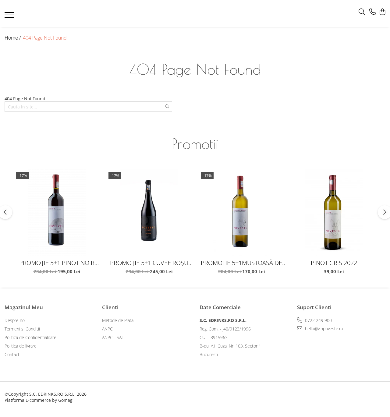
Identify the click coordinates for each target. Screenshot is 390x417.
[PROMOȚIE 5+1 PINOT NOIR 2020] (57, 212)
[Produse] (10, 16)
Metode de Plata (117, 320)
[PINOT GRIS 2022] (334, 212)
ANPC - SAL (113, 337)
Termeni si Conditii (22, 329)
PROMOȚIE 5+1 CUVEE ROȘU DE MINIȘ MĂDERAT (149, 263)
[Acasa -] (185, 13)
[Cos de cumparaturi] (382, 12)
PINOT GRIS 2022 (334, 263)
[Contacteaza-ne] (372, 12)
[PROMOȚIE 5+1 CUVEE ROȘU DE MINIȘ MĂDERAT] (149, 212)
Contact (12, 354)
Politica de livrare (21, 346)
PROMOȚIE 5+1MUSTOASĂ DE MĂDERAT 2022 (241, 263)
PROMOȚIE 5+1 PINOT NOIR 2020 (56, 263)
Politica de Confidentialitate (30, 337)
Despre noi (15, 320)
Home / (13, 37)
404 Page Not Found (45, 37)
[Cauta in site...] (362, 12)
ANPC (107, 329)
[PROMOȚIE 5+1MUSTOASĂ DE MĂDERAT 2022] (241, 212)
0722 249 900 (318, 320)
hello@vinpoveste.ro (323, 328)
